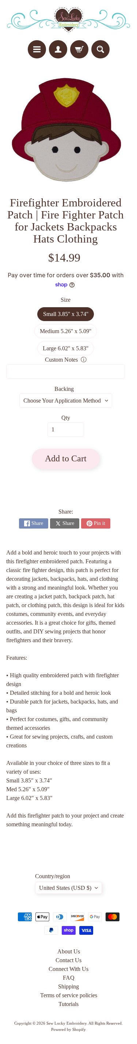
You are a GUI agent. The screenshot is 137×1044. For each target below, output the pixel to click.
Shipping (68, 986)
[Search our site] (100, 49)
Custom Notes (61, 360)
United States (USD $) (65, 888)
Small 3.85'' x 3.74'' (68, 316)
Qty (65, 418)
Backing (64, 389)
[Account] (58, 49)
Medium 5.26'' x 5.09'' (68, 333)
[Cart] (79, 49)
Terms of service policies (68, 995)
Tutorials (68, 1004)
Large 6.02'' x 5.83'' (68, 350)
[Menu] (37, 49)
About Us (68, 951)
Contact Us (68, 960)
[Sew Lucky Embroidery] (68, 20)
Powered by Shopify (68, 1029)
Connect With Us (68, 969)
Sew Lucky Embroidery (66, 1023)
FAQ (69, 978)
